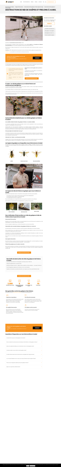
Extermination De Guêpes (17, 292)
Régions (32, 1)
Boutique (40, 1)
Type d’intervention (26, 1)
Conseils (36, 1)
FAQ (43, 1)
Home (21, 1)
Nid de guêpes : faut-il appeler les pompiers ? (51, 30)
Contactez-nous (7, 51)
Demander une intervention (37, 58)
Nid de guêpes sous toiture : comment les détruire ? (52, 32)
